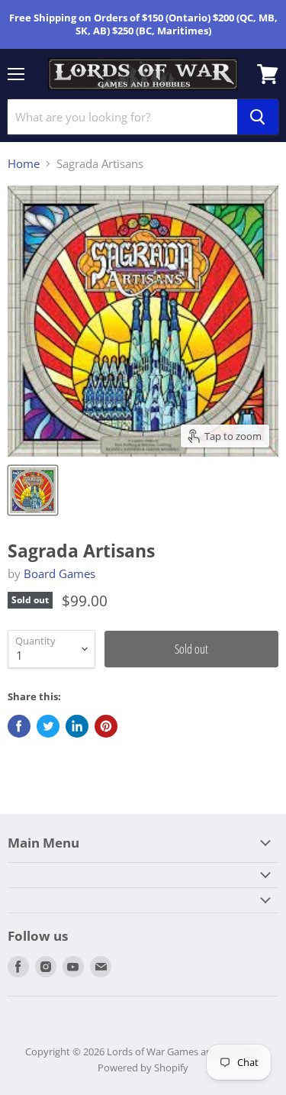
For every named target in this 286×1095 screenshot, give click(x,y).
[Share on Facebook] (19, 726)
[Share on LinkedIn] (77, 726)
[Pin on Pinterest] (106, 726)
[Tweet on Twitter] (48, 726)
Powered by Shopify (143, 1067)
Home (24, 163)
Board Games (59, 573)
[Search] (257, 116)
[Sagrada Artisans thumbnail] (32, 490)
